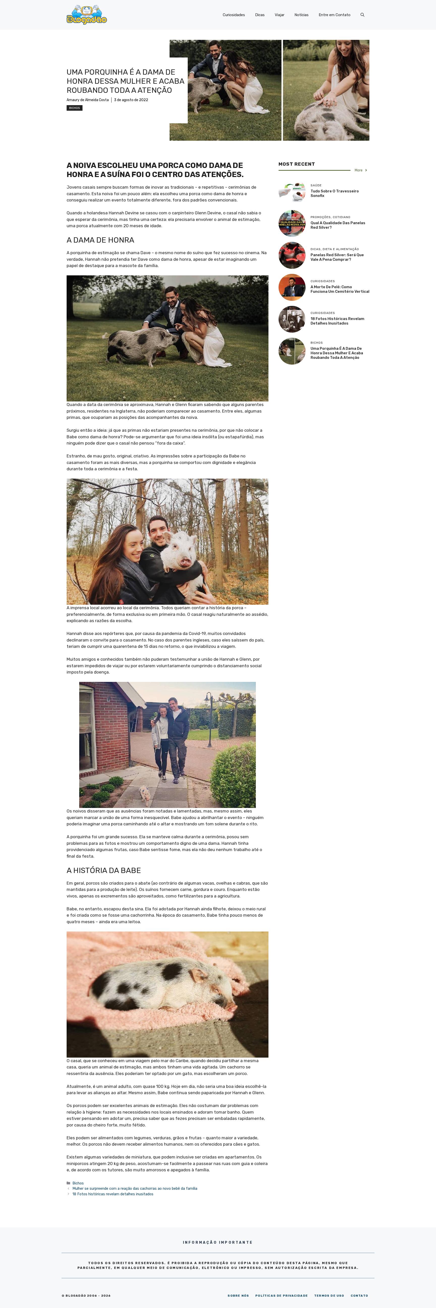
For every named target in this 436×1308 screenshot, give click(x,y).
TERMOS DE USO (329, 1295)
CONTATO (359, 1295)
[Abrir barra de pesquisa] (362, 14)
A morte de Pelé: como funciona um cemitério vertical (340, 289)
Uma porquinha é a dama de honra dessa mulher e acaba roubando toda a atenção (337, 353)
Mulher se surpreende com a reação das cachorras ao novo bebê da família (134, 1188)
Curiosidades (234, 15)
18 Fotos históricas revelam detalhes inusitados (112, 1194)
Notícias (301, 15)
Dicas (260, 15)
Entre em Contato (334, 15)
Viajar (279, 15)
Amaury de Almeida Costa (88, 100)
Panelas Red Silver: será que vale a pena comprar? (337, 257)
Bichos (74, 108)
